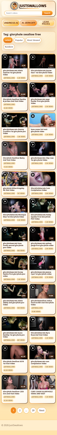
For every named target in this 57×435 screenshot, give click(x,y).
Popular (19, 40)
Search (47, 13)
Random (9, 46)
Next (41, 410)
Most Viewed (33, 40)
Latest (8, 40)
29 (33, 410)
